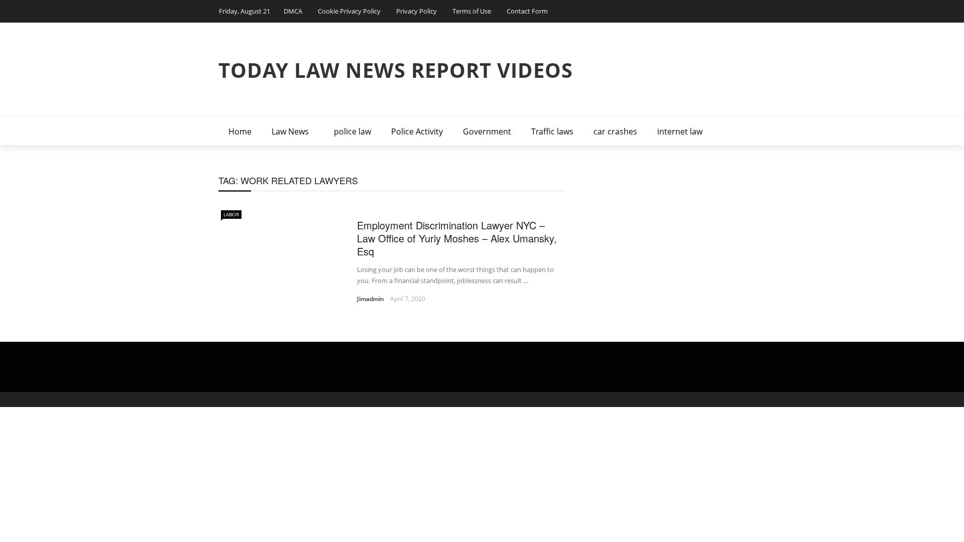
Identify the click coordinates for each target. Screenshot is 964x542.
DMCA (293, 11)
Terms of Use (471, 11)
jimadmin (370, 299)
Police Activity (417, 131)
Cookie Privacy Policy (349, 11)
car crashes (615, 131)
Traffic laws (552, 131)
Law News (290, 131)
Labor (231, 214)
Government (487, 131)
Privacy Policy (416, 11)
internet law (679, 131)
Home (240, 131)
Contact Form (527, 11)
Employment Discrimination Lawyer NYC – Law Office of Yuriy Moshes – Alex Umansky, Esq (457, 238)
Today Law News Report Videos (395, 70)
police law (352, 131)
